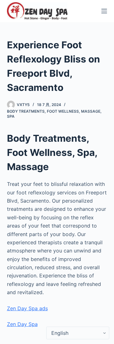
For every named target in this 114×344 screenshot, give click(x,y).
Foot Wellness (63, 111)
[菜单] (104, 11)
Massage (90, 111)
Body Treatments (26, 111)
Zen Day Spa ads (27, 308)
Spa (11, 116)
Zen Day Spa (22, 324)
